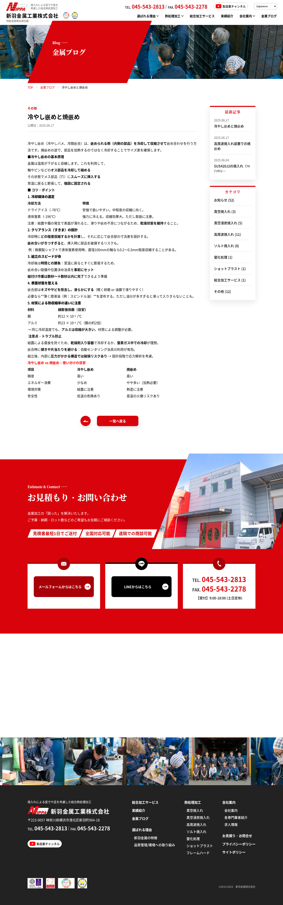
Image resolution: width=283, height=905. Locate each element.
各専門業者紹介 (235, 817)
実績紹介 (227, 16)
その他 (219, 291)
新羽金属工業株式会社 (32, 15)
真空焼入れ (222, 211)
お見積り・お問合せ (237, 835)
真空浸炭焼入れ (225, 222)
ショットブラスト (227, 268)
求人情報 (230, 824)
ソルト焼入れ (224, 245)
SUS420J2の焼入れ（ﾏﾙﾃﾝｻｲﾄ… (232, 165)
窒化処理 (220, 257)
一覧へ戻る (117, 420)
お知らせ (220, 199)
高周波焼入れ (224, 234)
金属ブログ (269, 16)
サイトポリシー (234, 852)
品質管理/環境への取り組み (153, 844)
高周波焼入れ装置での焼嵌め (232, 143)
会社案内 (230, 810)
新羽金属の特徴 (144, 837)
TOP (30, 87)
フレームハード (197, 852)
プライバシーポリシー (238, 843)
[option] (65, 761)
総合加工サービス (202, 16)
